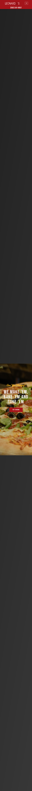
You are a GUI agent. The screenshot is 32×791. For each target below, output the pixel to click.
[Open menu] (26, 3)
